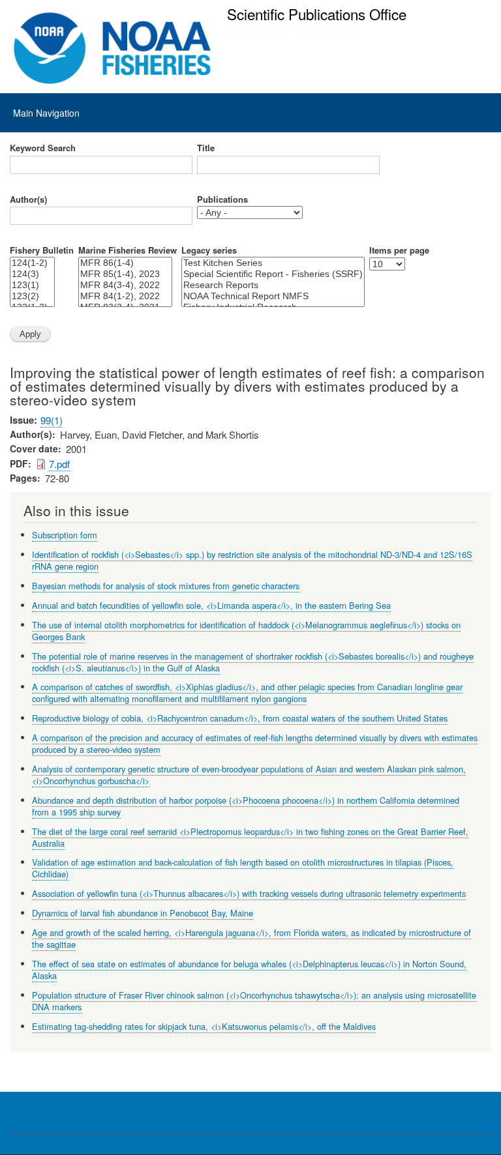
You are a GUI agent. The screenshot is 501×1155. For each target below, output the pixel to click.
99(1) (51, 420)
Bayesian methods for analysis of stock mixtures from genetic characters (165, 585)
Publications (222, 199)
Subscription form (64, 535)
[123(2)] (32, 296)
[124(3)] (32, 274)
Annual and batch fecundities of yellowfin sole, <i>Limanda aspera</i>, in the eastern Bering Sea (211, 605)
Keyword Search (43, 148)
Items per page (399, 250)
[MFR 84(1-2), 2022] (125, 296)
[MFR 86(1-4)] (125, 263)
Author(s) (28, 199)
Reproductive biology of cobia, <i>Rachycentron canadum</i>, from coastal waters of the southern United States (240, 718)
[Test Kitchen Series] (273, 263)
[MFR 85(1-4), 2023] (125, 274)
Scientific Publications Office (316, 13)
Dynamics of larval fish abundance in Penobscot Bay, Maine (142, 913)
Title (206, 148)
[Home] (112, 48)
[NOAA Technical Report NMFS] (273, 296)
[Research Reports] (273, 285)
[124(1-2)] (32, 263)
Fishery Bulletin (42, 250)
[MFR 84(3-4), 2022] (125, 285)
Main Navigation (46, 112)
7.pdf (59, 464)
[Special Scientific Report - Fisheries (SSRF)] (273, 274)
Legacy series (209, 250)
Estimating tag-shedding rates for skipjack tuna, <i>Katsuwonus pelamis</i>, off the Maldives (204, 1026)
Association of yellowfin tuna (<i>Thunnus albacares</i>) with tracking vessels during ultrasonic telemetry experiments (249, 893)
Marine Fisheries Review (127, 250)
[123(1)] (32, 285)
